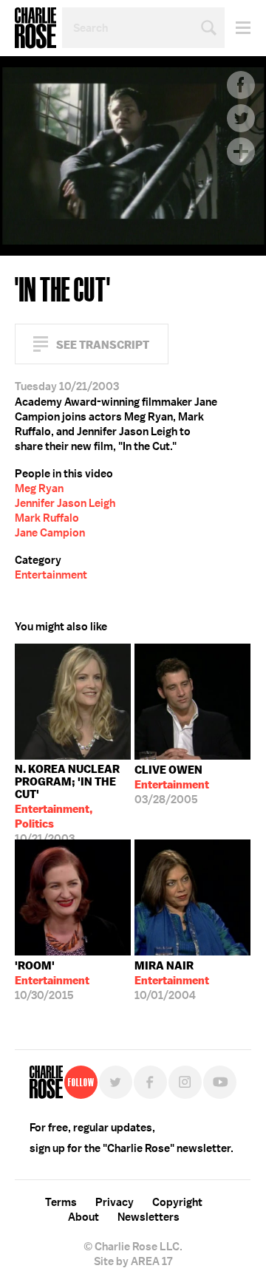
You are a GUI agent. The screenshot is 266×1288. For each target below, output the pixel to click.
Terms (61, 1202)
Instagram (185, 1082)
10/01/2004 (171, 980)
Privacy (114, 1202)
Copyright (177, 1202)
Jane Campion (50, 532)
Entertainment (51, 575)
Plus (241, 151)
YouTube (219, 1082)
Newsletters (148, 1217)
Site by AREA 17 (133, 1261)
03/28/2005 (171, 785)
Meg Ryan (39, 488)
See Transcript (102, 345)
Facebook (241, 85)
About (83, 1217)
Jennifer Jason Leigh (65, 503)
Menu (237, 27)
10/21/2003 (67, 800)
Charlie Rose (35, 28)
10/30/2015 (52, 980)
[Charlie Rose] (46, 1082)
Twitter (241, 118)
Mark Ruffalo (47, 518)
